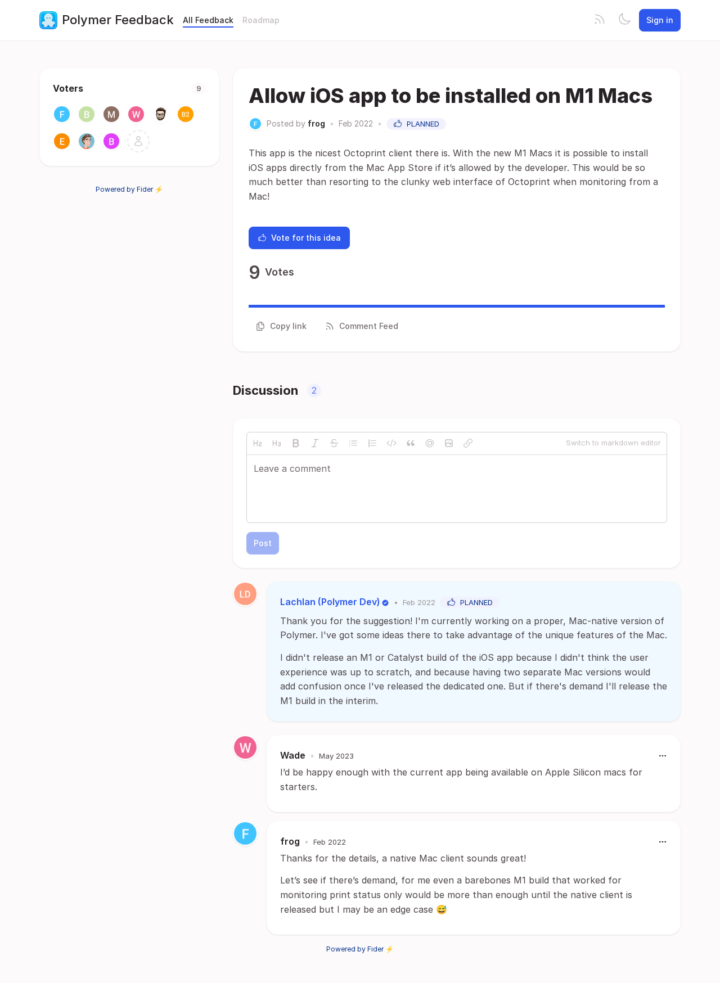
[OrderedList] (372, 443)
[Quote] (410, 443)
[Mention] (429, 443)
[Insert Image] (448, 443)
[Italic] (315, 443)
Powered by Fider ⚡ (129, 189)
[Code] (391, 443)
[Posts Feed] (600, 20)
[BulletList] (353, 443)
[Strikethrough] (334, 443)
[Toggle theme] (624, 20)
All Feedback (208, 20)
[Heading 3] (276, 443)
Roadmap (261, 20)
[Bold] (295, 443)
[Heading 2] (257, 443)
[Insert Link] (468, 443)
